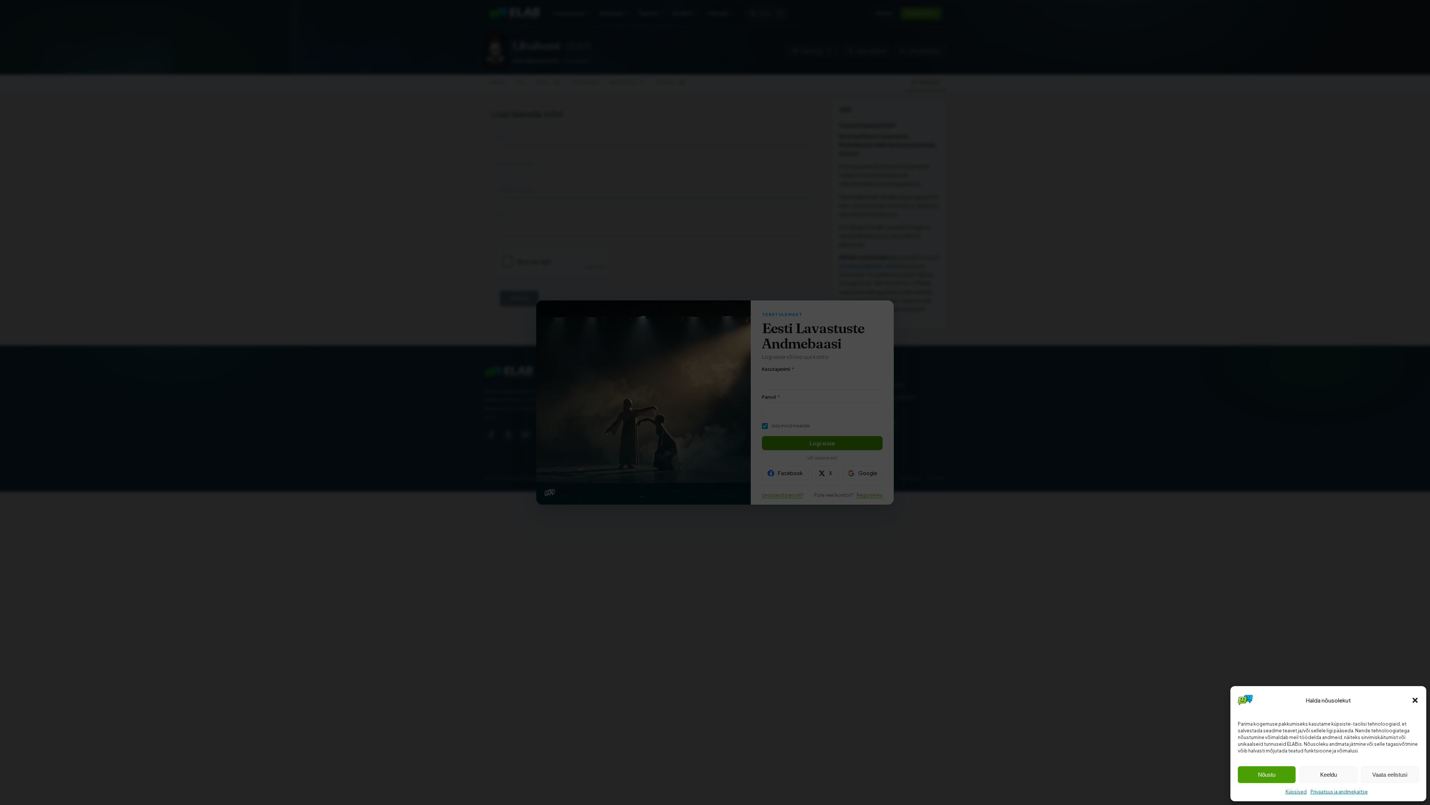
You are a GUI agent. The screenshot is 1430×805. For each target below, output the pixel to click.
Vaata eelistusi (1389, 774)
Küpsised (1296, 792)
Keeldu (1328, 774)
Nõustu (1266, 774)
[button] (1415, 700)
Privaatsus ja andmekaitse (1339, 792)
